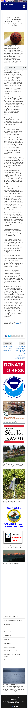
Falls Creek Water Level (10, 651)
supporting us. (17, 323)
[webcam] (14, 561)
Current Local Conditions (11, 616)
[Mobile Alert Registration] (13, 544)
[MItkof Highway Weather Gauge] (14, 498)
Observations (7, 635)
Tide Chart (7, 639)
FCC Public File (14, 704)
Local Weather (8, 624)
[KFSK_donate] (14, 373)
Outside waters (8, 632)
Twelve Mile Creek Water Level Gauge (12, 655)
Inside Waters (8, 628)
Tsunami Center (8, 660)
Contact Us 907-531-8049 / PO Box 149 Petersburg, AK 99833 (13, 701)
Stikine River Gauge (9, 647)
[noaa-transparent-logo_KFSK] (14, 398)
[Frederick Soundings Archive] (14, 683)
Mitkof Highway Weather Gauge (13, 620)
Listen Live (7, 4)
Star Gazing (7, 643)
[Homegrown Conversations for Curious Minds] (14, 461)
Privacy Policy (13, 699)
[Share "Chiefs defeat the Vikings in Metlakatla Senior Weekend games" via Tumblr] (15, 335)
